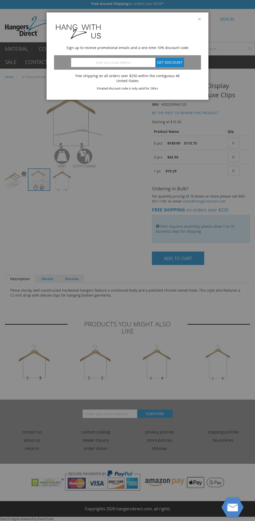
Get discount (169, 62)
